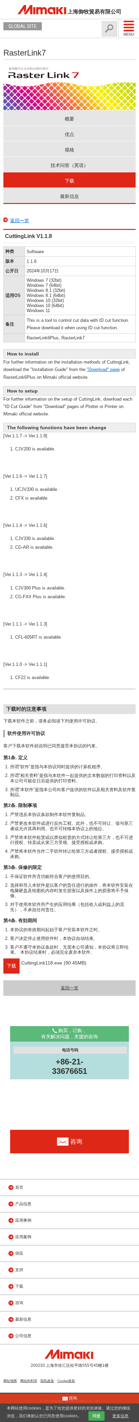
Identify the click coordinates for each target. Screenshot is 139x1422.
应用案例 (23, 1236)
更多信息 (120, 1416)
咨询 (19, 1302)
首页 (19, 1187)
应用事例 (23, 1220)
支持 (19, 1269)
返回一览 (19, 220)
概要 (69, 119)
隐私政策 (47, 1381)
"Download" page (103, 369)
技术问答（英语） (69, 165)
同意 (96, 1416)
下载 (69, 180)
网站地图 (10, 1381)
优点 (69, 134)
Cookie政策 (66, 1381)
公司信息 (23, 1335)
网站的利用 (28, 1381)
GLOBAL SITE (22, 26)
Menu (128, 34)
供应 (19, 1253)
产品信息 (23, 1203)
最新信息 (69, 196)
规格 (69, 150)
